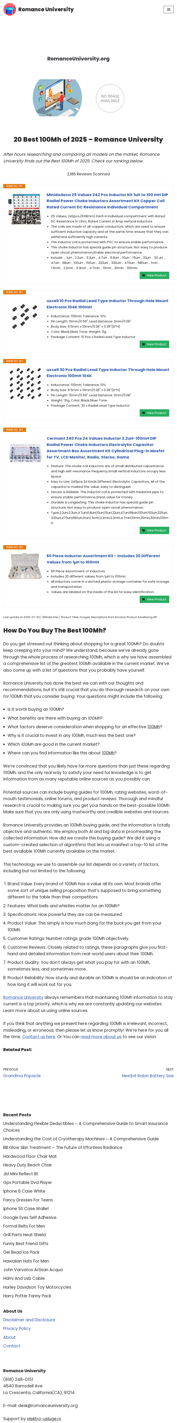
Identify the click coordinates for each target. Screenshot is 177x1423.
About (9, 1337)
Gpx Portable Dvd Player (27, 1182)
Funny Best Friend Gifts (25, 1244)
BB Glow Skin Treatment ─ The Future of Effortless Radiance (62, 1147)
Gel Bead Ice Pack (21, 1252)
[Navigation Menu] (169, 9)
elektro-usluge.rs (44, 1419)
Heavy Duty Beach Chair (27, 1165)
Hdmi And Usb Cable (24, 1278)
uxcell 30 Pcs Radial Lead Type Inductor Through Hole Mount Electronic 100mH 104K (108, 373)
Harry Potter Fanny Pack (27, 1296)
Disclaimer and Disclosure (29, 1320)
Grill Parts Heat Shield (24, 1235)
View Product (156, 275)
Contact (12, 1346)
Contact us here (38, 1037)
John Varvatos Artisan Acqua (33, 1270)
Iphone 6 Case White (24, 1191)
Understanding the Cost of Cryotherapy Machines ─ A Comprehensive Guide (81, 1139)
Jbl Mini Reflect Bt (20, 1174)
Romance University (23, 997)
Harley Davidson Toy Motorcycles (37, 1287)
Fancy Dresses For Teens (28, 1200)
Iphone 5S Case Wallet (26, 1209)
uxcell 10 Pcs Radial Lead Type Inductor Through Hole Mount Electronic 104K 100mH (107, 304)
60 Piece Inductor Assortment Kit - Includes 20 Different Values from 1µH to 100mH (103, 559)
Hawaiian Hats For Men (26, 1261)
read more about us (101, 1037)
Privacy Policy (17, 1328)
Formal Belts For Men (24, 1226)
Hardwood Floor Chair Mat (30, 1156)
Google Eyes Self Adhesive (30, 1217)
